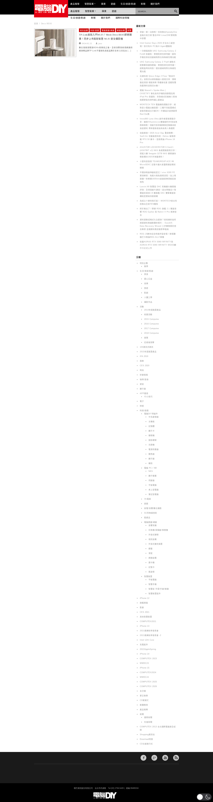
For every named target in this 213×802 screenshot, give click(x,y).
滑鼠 (151, 553)
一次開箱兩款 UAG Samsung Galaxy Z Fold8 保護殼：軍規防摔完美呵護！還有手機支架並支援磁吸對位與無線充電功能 (158, 54)
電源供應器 (154, 449)
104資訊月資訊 (146, 347)
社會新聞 (148, 722)
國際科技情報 (122, 18)
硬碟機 (152, 435)
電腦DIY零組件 (151, 414)
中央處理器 (154, 417)
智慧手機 (153, 584)
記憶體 (152, 426)
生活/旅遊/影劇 (128, 4)
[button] (204, 797)
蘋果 (103, 4)
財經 (142, 406)
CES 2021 (144, 612)
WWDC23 (144, 663)
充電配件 (144, 644)
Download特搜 (146, 739)
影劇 (146, 293)
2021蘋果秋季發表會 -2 (150, 635)
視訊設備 (84, 30)
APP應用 (144, 393)
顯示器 (143, 389)
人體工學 (148, 297)
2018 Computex (151, 333)
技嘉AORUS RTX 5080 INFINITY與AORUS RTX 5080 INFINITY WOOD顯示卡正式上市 (158, 245)
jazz (100, 43)
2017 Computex (151, 328)
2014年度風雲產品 (152, 310)
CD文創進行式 (146, 744)
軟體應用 (144, 705)
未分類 (143, 691)
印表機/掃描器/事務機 (158, 530)
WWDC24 (144, 677)
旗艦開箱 (144, 603)
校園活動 (148, 314)
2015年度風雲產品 (148, 352)
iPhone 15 (144, 668)
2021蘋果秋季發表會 (149, 631)
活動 (142, 307)
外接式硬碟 (154, 535)
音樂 (146, 283)
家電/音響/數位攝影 (153, 508)
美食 (146, 274)
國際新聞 (148, 717)
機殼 (151, 463)
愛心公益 (148, 279)
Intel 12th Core (147, 640)
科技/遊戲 (94, 30)
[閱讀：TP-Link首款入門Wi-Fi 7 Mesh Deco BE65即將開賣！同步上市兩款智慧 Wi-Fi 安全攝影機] (55, 42)
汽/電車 (147, 499)
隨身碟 (152, 572)
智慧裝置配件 (155, 593)
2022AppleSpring (148, 649)
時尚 (142, 370)
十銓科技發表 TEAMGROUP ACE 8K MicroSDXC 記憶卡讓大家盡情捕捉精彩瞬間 (158, 164)
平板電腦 (153, 485)
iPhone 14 (144, 654)
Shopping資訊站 (147, 734)
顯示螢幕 (153, 476)
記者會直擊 (149, 342)
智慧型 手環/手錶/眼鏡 (159, 589)
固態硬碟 (153, 440)
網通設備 (121, 30)
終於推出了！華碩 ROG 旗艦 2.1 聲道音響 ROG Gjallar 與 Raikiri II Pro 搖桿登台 (158, 212)
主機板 (152, 421)
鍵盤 (151, 548)
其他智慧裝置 (146, 617)
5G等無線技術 (150, 513)
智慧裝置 (89, 4)
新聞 (143, 4)
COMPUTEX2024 (148, 672)
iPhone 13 (144, 626)
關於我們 (155, 4)
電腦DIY (51, 8)
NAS (151, 471)
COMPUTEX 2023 (148, 658)
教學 (146, 266)
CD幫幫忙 (144, 700)
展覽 (146, 338)
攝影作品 (148, 302)
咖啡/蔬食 (144, 379)
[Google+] (154, 758)
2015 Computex (151, 319)
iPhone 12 (144, 598)
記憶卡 (152, 567)
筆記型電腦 (154, 494)
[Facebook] (143, 758)
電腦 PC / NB (150, 468)
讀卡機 (152, 562)
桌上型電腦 (154, 490)
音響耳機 (153, 525)
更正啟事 (144, 696)
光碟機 (152, 445)
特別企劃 (144, 263)
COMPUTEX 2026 (148, 686)
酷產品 (147, 517)
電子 (142, 401)
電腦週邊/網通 (108, 30)
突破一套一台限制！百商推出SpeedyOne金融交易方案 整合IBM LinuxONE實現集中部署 (158, 35)
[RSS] (176, 758)
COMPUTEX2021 (148, 621)
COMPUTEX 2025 (148, 682)
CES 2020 (144, 365)
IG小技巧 (148, 396)
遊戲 (113, 4)
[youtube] (165, 758)
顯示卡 (152, 431)
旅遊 (146, 288)
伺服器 (152, 480)
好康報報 (144, 375)
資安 (142, 384)
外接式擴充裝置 (156, 544)
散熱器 (152, 454)
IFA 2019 (144, 356)
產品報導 (75, 4)
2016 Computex (151, 324)
